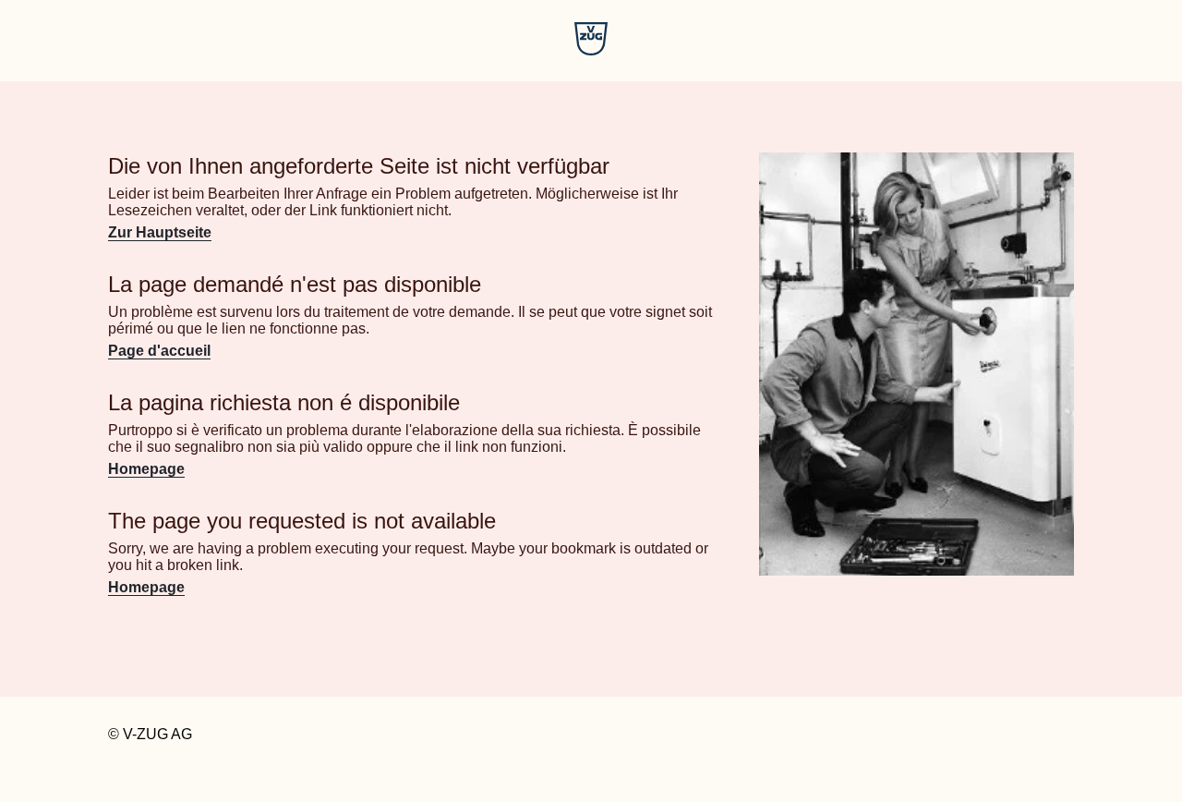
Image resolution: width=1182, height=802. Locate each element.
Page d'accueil (159, 350)
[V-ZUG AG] (591, 50)
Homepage (146, 469)
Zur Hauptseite (159, 232)
